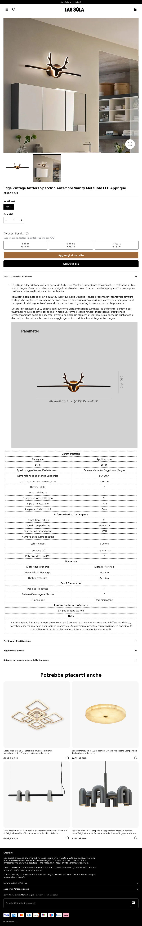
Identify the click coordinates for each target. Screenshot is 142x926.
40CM (8, 206)
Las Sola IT (13, 922)
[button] (6, 9)
